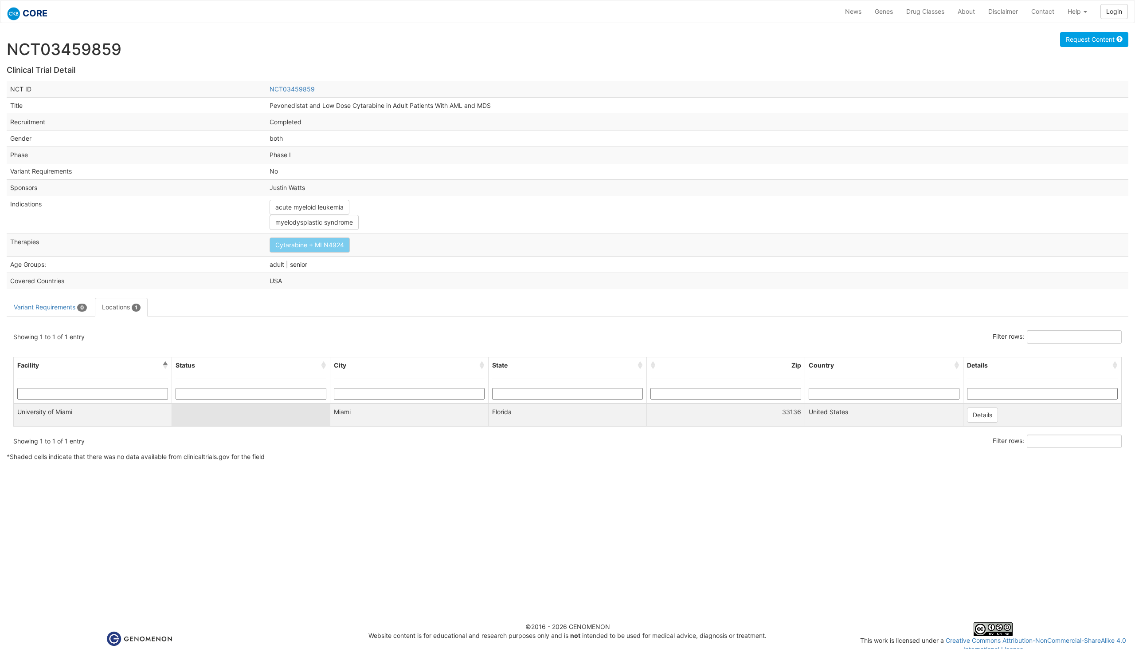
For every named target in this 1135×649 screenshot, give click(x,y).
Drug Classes (925, 11)
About (966, 11)
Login (1114, 11)
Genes (884, 11)
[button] (165, 365)
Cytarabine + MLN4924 (309, 245)
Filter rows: (1008, 336)
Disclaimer (1003, 11)
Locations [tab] (119, 307)
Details (982, 415)
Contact (1042, 11)
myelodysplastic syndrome (314, 222)
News (853, 11)
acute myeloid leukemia (309, 207)
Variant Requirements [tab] (49, 307)
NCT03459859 (292, 89)
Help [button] (1075, 11)
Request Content (1091, 39)
